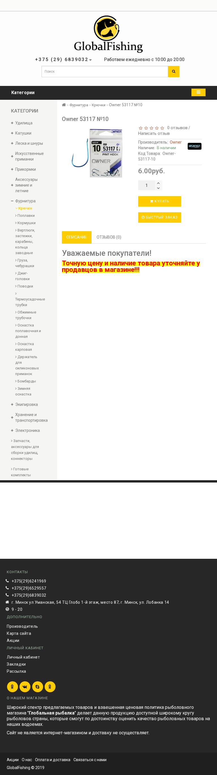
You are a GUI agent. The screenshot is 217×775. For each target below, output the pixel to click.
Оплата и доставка (52, 759)
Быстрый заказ (161, 217)
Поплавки (26, 215)
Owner (176, 142)
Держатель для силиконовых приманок (27, 365)
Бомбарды (26, 381)
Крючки (25, 208)
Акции (13, 640)
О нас (27, 759)
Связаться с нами (90, 759)
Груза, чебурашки (24, 263)
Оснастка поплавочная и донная (28, 331)
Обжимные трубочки (25, 315)
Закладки (16, 664)
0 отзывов (176, 127)
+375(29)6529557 (29, 588)
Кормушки (26, 223)
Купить (161, 201)
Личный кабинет (23, 657)
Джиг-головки (22, 276)
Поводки (25, 286)
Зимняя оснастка (23, 391)
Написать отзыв (154, 133)
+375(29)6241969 (29, 581)
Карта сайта (19, 633)
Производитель (22, 626)
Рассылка (16, 671)
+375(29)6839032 (29, 595)
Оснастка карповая (24, 347)
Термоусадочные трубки (28, 302)
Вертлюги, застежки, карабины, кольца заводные (25, 241)
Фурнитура (79, 105)
